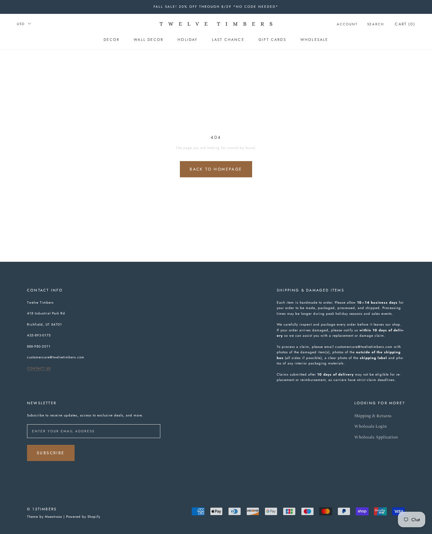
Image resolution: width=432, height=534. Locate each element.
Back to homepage (216, 169)
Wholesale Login (370, 426)
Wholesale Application (376, 437)
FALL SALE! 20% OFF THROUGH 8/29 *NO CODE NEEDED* (216, 6)
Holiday (187, 39)
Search (375, 24)
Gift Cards (272, 39)
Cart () (405, 24)
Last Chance (228, 39)
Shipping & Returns (373, 416)
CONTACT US (39, 368)
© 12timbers (42, 509)
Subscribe (51, 453)
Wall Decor (148, 39)
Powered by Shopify (83, 516)
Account (347, 24)
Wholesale (314, 39)
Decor (111, 39)
